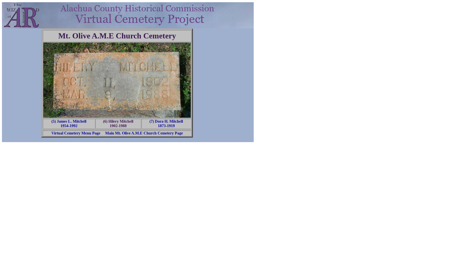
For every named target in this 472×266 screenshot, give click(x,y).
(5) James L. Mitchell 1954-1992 (68, 123)
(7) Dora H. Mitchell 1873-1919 (166, 123)
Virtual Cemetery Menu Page (75, 133)
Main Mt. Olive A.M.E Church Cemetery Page (144, 133)
